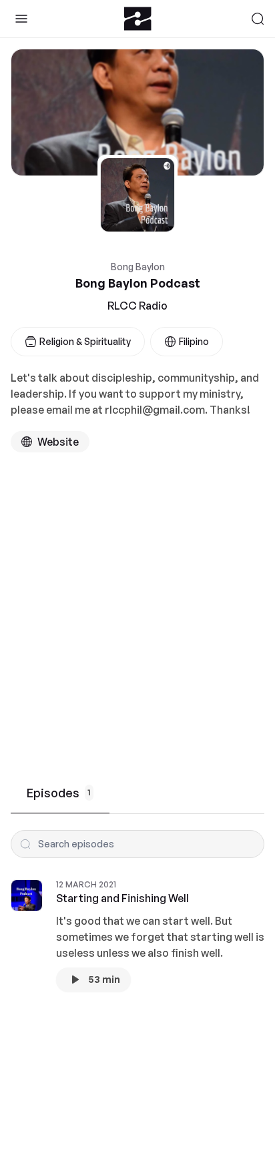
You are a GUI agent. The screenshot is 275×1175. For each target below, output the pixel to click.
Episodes (59, 792)
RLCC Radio (137, 305)
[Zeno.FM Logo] (138, 19)
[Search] (258, 19)
